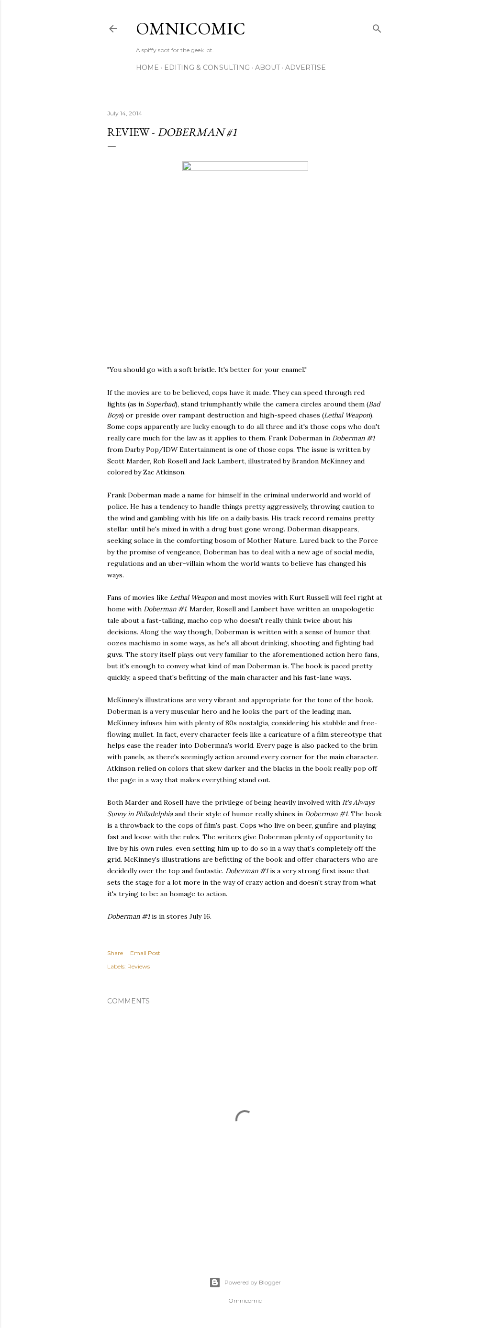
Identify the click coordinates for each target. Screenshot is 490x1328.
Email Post (145, 953)
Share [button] (115, 953)
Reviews (138, 966)
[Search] (377, 26)
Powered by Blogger (252, 1282)
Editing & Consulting (207, 67)
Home (147, 67)
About (267, 67)
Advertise (305, 67)
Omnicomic (190, 28)
